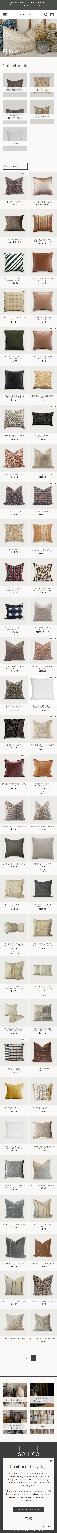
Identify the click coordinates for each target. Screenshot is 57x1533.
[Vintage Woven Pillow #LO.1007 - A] (41, 995)
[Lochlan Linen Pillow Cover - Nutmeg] (41, 792)
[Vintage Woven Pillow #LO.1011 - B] (14, 952)
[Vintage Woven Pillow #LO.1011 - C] (18, 952)
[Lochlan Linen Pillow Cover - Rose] (44, 792)
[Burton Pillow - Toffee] (44, 871)
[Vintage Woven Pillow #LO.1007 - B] (44, 995)
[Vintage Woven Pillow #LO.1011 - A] (11, 952)
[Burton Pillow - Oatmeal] (41, 871)
